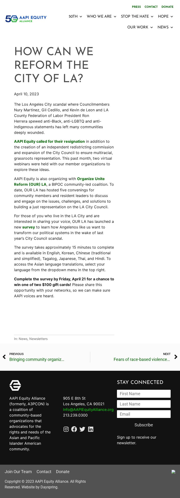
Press (136, 7)
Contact (151, 7)
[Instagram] (66, 429)
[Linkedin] (91, 429)
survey (28, 227)
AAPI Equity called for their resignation (49, 141)
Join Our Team (18, 471)
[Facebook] (74, 429)
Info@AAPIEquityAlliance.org (88, 409)
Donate (167, 7)
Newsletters (38, 339)
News (23, 339)
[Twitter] (82, 429)
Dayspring (49, 487)
